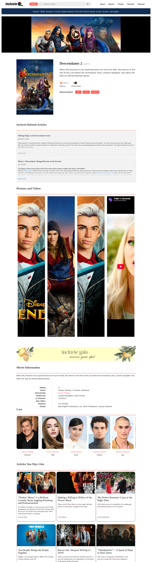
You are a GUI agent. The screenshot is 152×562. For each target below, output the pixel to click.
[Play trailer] (76, 34)
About (102, 4)
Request (141, 4)
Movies (111, 4)
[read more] (22, 153)
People (121, 4)
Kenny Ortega (64, 393)
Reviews (130, 4)
